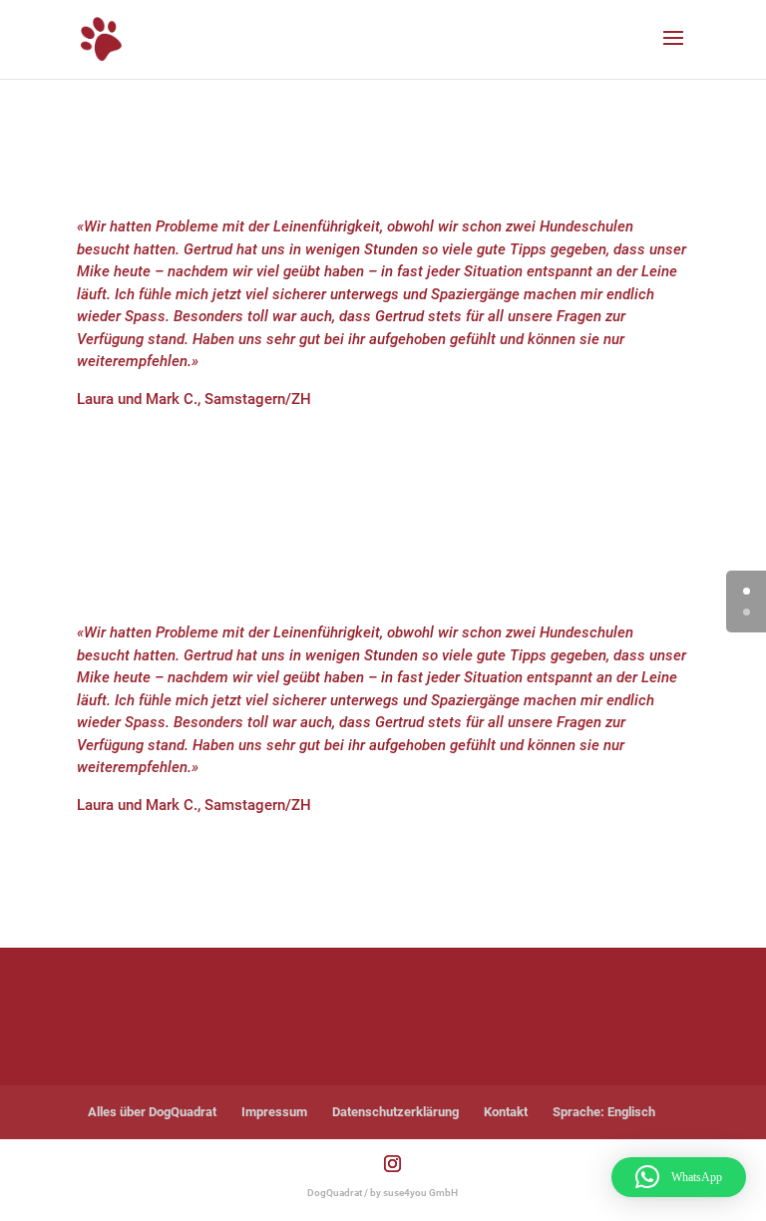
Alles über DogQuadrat (152, 1111)
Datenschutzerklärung (395, 1111)
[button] (678, 1177)
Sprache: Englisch (604, 1111)
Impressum (274, 1111)
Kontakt (506, 1111)
